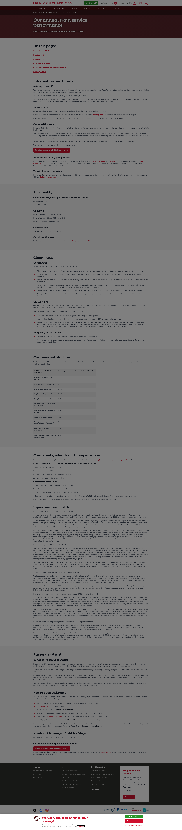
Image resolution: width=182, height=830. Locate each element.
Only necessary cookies (134, 820)
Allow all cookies (134, 816)
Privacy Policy (80, 826)
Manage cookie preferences (133, 825)
